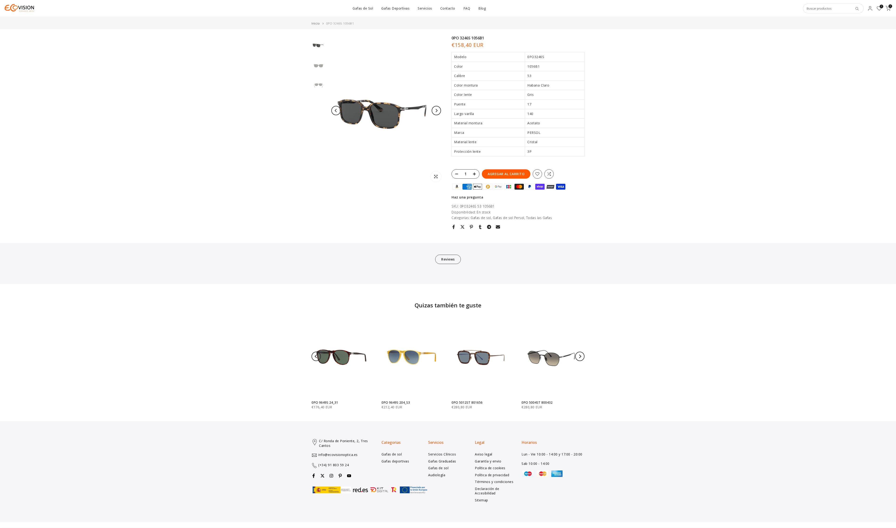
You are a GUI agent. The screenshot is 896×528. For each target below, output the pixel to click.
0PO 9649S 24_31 (325, 402)
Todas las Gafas (539, 217)
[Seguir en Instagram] (331, 476)
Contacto (447, 8)
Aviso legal (483, 454)
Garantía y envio (488, 461)
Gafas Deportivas (395, 8)
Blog (482, 8)
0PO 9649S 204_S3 (396, 402)
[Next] (436, 110)
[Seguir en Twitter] (322, 476)
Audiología (436, 474)
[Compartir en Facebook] (454, 227)
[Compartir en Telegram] (489, 227)
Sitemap (481, 500)
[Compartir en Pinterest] (471, 227)
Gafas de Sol (363, 8)
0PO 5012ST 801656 (467, 402)
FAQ (466, 8)
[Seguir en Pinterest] (340, 476)
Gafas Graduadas (442, 461)
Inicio (316, 23)
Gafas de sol (481, 217)
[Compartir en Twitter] (462, 227)
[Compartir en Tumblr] (480, 227)
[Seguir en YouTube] (349, 476)
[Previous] (336, 110)
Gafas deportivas (395, 461)
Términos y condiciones (494, 481)
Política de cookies (490, 468)
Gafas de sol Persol (508, 217)
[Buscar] (857, 8)
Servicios (425, 8)
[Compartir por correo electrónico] (498, 227)
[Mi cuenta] (870, 8)
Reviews (448, 259)
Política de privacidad (492, 474)
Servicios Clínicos (442, 454)
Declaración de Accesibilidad (487, 490)
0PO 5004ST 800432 (537, 402)
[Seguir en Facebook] (314, 476)
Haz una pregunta (467, 197)
